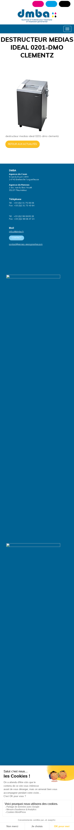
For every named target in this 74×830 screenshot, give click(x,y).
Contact (16, 237)
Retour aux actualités (22, 144)
